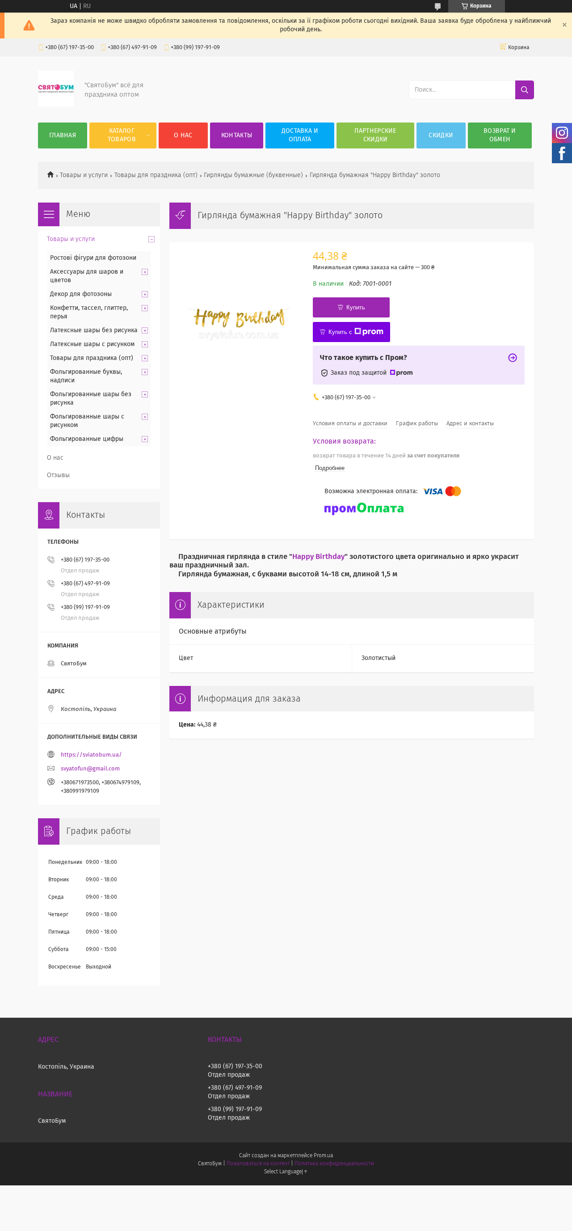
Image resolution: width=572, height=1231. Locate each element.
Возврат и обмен (500, 135)
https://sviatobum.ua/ (91, 755)
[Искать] (524, 89)
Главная (62, 135)
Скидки (441, 135)
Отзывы (58, 475)
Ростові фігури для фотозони (93, 258)
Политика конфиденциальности (334, 1164)
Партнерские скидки (375, 135)
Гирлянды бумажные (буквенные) (253, 175)
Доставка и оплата (300, 135)
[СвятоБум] (56, 105)
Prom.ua (323, 1156)
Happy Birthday (318, 557)
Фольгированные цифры (86, 439)
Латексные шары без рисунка (94, 330)
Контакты (236, 135)
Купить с (340, 332)
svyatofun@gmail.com (90, 769)
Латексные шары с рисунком (92, 344)
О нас (183, 135)
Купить (355, 307)
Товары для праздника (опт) (156, 175)
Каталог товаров (122, 135)
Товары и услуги (84, 175)
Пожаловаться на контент (258, 1164)
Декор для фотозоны (81, 294)
